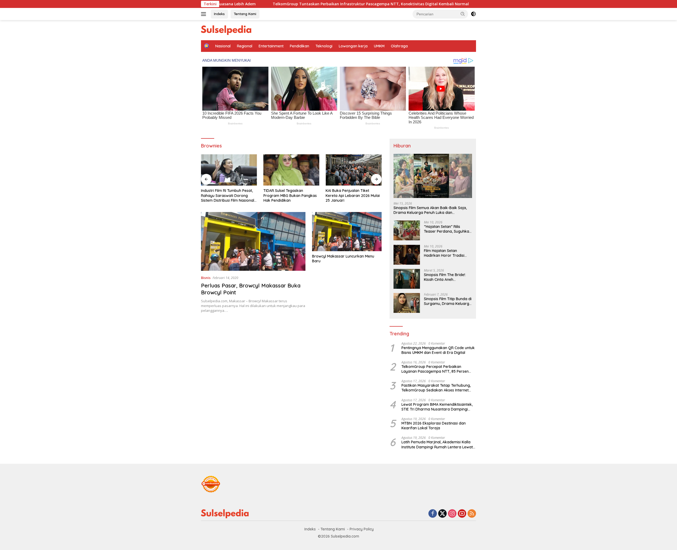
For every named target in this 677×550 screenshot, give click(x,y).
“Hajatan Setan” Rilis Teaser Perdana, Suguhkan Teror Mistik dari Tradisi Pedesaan (447, 229)
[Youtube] (462, 514)
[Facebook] (432, 514)
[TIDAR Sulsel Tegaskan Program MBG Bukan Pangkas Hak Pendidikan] (291, 170)
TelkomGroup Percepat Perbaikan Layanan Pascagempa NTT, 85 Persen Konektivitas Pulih (435, 369)
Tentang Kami (245, 14)
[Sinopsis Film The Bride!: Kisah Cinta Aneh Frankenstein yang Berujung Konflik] (407, 279)
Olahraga (399, 46)
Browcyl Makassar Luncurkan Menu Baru (343, 258)
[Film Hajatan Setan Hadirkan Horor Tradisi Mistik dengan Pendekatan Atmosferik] (407, 255)
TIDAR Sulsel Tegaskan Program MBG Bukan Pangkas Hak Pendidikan (290, 195)
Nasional (223, 46)
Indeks (219, 14)
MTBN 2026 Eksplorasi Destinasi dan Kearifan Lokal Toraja (433, 426)
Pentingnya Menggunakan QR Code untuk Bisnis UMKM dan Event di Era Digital (438, 350)
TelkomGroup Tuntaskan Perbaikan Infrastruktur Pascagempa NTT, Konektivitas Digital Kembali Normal (340, 4)
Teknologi (323, 46)
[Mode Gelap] (473, 14)
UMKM (379, 46)
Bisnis (206, 277)
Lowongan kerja (353, 46)
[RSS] (472, 514)
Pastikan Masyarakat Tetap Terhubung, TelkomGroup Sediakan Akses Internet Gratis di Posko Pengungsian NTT (436, 388)
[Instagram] (452, 514)
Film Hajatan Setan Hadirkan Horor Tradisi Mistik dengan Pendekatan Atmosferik (447, 253)
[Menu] (204, 14)
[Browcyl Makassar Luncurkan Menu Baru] (347, 231)
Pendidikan (299, 46)
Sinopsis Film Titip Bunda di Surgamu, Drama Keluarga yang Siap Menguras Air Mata (448, 301)
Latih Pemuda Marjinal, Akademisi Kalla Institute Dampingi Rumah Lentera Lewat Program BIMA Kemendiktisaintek (437, 444)
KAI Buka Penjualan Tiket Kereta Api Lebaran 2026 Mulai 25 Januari (353, 195)
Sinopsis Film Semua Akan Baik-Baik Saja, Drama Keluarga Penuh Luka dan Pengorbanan (430, 210)
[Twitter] (442, 514)
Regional (244, 46)
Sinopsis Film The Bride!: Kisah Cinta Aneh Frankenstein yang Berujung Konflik (445, 277)
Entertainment (271, 46)
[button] (463, 14)
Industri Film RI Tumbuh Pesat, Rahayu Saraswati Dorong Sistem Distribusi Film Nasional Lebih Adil (227, 195)
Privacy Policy (362, 529)
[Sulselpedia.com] (226, 29)
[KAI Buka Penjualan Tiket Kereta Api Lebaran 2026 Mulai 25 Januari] (354, 170)
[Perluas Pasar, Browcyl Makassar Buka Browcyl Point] (253, 241)
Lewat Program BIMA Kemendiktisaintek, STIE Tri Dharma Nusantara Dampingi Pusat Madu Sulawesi (437, 407)
